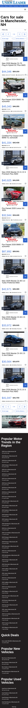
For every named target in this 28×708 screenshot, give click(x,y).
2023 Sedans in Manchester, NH (9, 511)
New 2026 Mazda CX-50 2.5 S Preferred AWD (13, 318)
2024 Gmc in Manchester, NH (9, 529)
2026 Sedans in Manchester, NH (9, 506)
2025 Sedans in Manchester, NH (9, 520)
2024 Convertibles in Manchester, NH (11, 614)
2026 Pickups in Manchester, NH (9, 465)
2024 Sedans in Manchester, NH (9, 515)
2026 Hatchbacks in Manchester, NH (10, 524)
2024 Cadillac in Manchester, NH (9, 569)
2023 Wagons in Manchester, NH (10, 628)
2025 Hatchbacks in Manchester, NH (10, 556)
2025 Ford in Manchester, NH (9, 587)
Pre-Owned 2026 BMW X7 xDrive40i (13, 245)
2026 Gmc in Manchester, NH (9, 470)
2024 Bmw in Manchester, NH (9, 493)
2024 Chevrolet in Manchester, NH (10, 596)
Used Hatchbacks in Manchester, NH (10, 702)
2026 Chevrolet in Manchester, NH (10, 502)
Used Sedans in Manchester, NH (9, 693)
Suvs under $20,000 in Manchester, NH (11, 641)
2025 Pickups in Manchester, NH (9, 560)
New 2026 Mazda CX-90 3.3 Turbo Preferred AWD (13, 282)
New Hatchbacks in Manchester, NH (10, 672)
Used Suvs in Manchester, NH (9, 689)
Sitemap (14, 706)
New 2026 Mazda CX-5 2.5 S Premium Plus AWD (14, 173)
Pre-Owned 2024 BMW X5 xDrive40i (13, 100)
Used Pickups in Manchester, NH (9, 698)
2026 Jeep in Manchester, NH (9, 610)
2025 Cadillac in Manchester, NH (9, 583)
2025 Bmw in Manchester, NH (9, 474)
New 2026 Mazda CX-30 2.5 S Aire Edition (13, 354)
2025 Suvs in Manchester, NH (9, 479)
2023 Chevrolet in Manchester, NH (10, 547)
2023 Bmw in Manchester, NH (9, 488)
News (6, 6)
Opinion (26, 6)
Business (16, 6)
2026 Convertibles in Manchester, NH (11, 533)
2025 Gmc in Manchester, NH (9, 551)
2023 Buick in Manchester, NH (9, 601)
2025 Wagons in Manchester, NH (10, 592)
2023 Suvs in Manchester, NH (9, 497)
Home (2, 6)
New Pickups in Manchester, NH (9, 663)
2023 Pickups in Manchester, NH (9, 538)
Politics (11, 6)
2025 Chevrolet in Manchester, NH (10, 565)
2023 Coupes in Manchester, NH (9, 623)
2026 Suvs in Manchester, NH (9, 452)
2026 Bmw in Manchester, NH (9, 461)
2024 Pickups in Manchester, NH (9, 542)
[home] (14, 2)
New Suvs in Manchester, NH (9, 658)
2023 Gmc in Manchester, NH (9, 578)
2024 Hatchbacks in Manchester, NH (10, 619)
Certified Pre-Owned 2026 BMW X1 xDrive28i (12, 137)
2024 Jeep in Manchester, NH (9, 574)
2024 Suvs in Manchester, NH (9, 483)
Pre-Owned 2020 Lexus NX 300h (13, 209)
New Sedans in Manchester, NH (9, 667)
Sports (21, 6)
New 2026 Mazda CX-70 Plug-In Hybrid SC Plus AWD (14, 64)
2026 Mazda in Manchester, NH (9, 456)
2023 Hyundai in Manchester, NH (10, 605)
